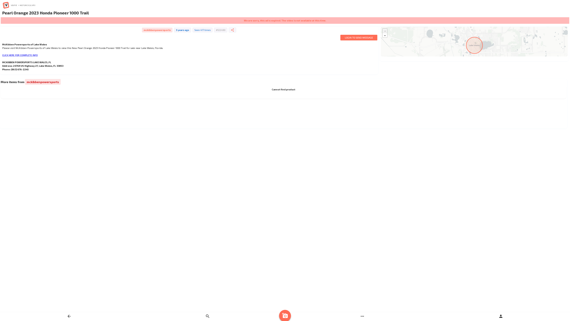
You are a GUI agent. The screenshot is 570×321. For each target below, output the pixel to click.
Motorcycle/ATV (27, 5)
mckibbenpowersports (157, 30)
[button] (385, 31)
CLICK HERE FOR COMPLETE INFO (20, 55)
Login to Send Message (359, 37)
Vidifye (14, 5)
